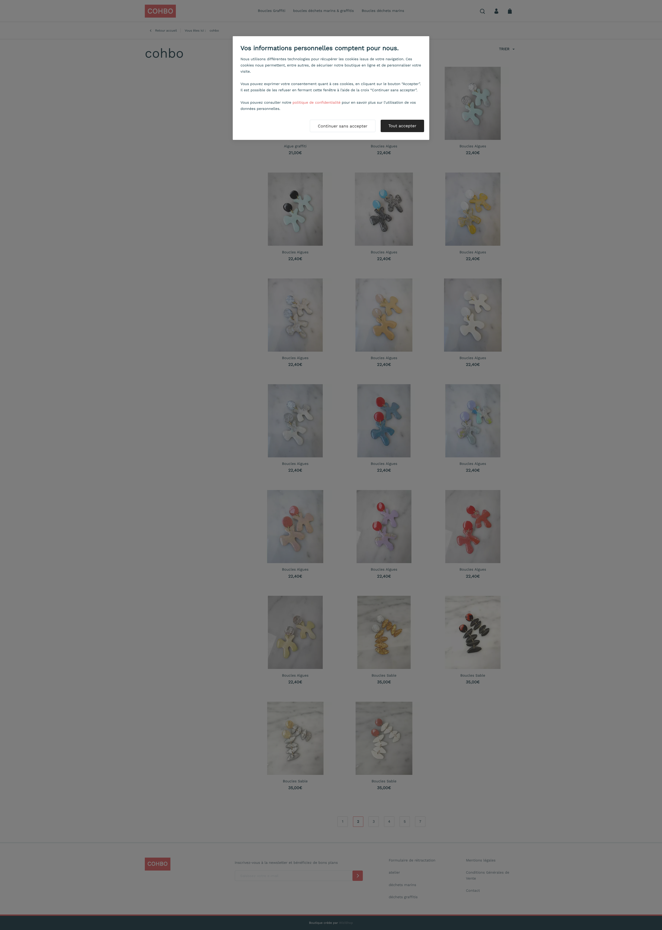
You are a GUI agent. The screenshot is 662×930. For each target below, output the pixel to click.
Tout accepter (402, 125)
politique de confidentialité (316, 103)
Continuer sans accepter (342, 126)
